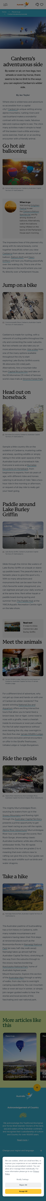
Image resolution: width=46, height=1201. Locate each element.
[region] (23, 1176)
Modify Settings (22, 1179)
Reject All (23, 1185)
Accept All (23, 1191)
